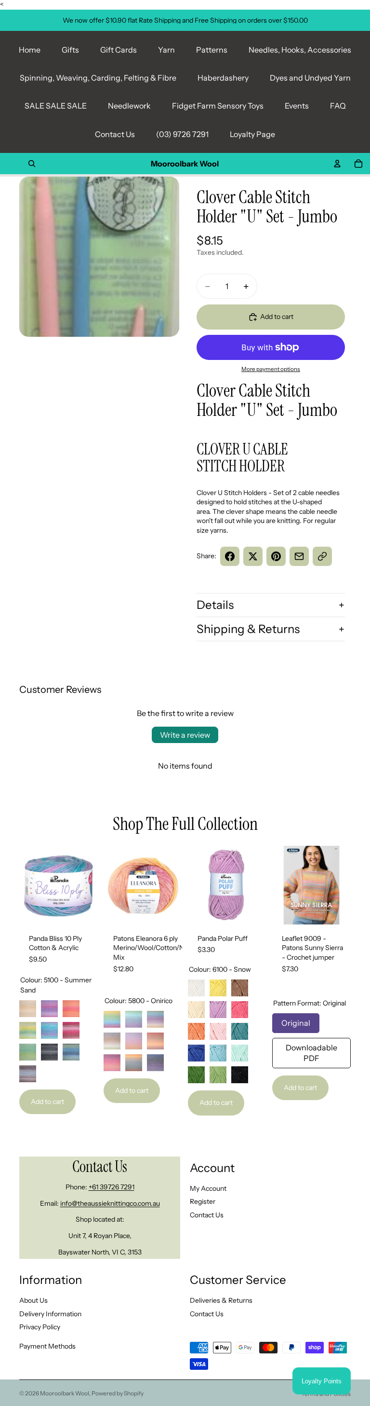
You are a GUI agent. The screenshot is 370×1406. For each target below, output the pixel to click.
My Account (208, 1188)
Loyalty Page (252, 134)
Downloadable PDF (311, 1050)
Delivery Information (50, 1313)
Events (297, 105)
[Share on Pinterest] (276, 556)
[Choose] (83, 909)
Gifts (70, 50)
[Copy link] (322, 556)
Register (202, 1201)
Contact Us (115, 134)
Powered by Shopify (118, 1393)
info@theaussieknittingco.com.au (110, 1203)
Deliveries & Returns (221, 1300)
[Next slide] (87, 885)
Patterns (211, 50)
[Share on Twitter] (253, 556)
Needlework (129, 105)
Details (215, 605)
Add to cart (47, 1101)
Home (29, 50)
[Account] (337, 163)
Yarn (166, 50)
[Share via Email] (299, 556)
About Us (33, 1300)
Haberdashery (223, 78)
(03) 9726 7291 (182, 134)
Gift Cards (118, 50)
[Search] (31, 163)
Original (295, 1020)
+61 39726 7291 (111, 1187)
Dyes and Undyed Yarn (310, 78)
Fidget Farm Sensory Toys (218, 105)
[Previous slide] (29, 885)
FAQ (338, 105)
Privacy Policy (39, 1327)
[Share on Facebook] (229, 556)
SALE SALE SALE (56, 105)
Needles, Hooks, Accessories (300, 50)
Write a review (185, 735)
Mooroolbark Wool (64, 1393)
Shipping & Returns (248, 629)
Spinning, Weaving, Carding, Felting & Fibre (98, 78)
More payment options (270, 369)
